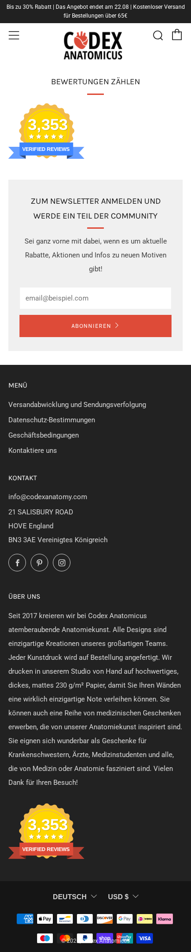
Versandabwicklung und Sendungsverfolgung (77, 405)
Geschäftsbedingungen (43, 435)
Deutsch (70, 897)
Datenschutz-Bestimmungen (51, 420)
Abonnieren (91, 325)
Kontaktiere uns (32, 450)
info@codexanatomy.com (47, 497)
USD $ (118, 897)
